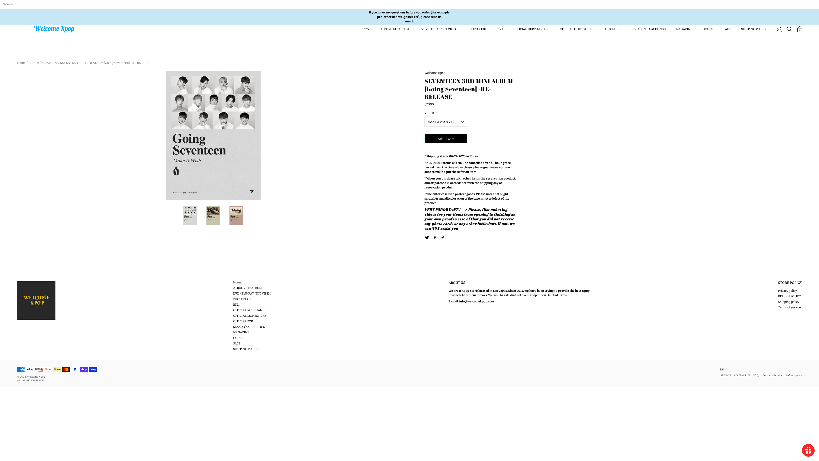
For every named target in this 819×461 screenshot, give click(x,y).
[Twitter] (427, 238)
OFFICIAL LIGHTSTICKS (576, 29)
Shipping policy (788, 302)
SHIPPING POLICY (753, 29)
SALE (727, 29)
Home (365, 29)
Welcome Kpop (36, 376)
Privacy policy (787, 291)
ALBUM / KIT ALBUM (394, 29)
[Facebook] (435, 238)
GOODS (708, 29)
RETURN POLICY (789, 296)
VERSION (431, 113)
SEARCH (725, 375)
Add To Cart (446, 139)
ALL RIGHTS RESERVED (31, 380)
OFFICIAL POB (613, 29)
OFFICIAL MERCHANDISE (531, 29)
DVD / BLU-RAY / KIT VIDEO (438, 29)
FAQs (756, 375)
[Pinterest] (443, 238)
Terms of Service (773, 375)
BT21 (500, 29)
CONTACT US (742, 375)
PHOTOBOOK (477, 29)
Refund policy (794, 375)
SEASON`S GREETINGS (650, 29)
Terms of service (789, 307)
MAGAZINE (684, 29)
